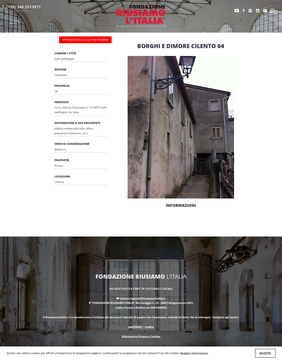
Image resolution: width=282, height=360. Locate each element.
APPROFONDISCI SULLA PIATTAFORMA (85, 40)
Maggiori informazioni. (194, 353)
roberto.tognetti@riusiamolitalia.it (142, 298)
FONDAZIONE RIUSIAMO (141, 276)
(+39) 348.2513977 (23, 8)
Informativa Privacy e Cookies (141, 336)
